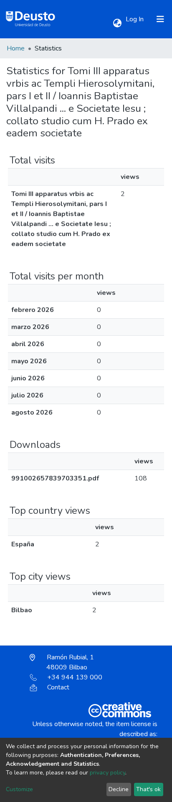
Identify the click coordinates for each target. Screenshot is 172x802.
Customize (19, 789)
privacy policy (107, 773)
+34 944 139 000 (74, 677)
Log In (135, 19)
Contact (58, 687)
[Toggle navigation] (160, 19)
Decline (119, 789)
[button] (117, 23)
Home (16, 48)
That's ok (148, 789)
